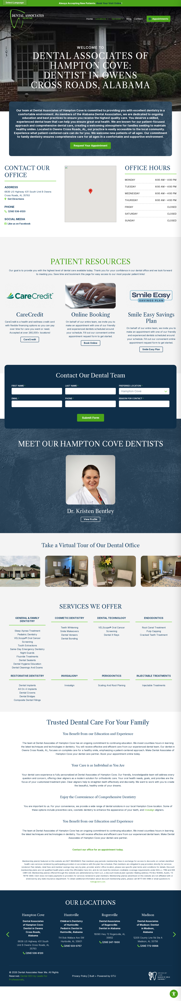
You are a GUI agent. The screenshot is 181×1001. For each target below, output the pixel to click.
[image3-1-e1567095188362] (66, 571)
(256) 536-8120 (16, 211)
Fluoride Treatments (27, 656)
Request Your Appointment (90, 145)
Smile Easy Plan (151, 349)
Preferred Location (130, 386)
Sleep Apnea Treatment (27, 630)
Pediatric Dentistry (27, 634)
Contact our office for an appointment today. (97, 849)
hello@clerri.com (97, 882)
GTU (113, 976)
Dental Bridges (27, 696)
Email (15, 398)
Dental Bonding (69, 638)
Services (116, 18)
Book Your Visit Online (108, 3)
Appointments (160, 18)
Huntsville (71, 915)
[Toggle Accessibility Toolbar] (173, 993)
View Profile (90, 519)
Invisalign (69, 685)
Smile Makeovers (69, 631)
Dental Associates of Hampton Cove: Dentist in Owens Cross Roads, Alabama (33, 928)
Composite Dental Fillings (27, 700)
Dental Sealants (27, 660)
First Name (18, 386)
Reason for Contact (130, 398)
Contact (138, 18)
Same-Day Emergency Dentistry (27, 649)
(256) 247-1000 (111, 942)
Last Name (71, 386)
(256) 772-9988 (149, 945)
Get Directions (16, 198)
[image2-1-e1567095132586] (114, 571)
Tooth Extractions (27, 645)
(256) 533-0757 (73, 945)
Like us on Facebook (19, 223)
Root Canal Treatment (154, 627)
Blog (128, 18)
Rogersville (110, 915)
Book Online (90, 343)
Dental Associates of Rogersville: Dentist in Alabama (109, 925)
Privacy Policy (79, 976)
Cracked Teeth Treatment (153, 634)
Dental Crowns (27, 692)
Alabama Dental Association (101, 114)
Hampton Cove (33, 915)
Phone (68, 398)
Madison (148, 915)
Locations (101, 18)
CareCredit (29, 339)
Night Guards (27, 652)
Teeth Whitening (69, 627)
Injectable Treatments (153, 685)
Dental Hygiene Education (27, 663)
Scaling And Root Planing (111, 685)
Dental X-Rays (111, 634)
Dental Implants (27, 685)
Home (89, 18)
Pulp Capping (153, 631)
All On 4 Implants (27, 689)
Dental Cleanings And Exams (27, 667)
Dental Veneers (69, 634)
